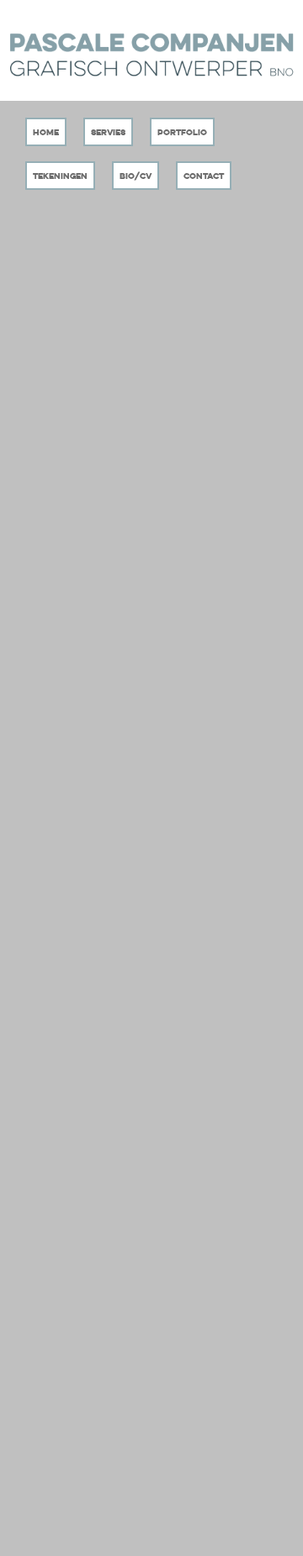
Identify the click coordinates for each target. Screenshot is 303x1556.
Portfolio (182, 133)
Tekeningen (60, 176)
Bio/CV (136, 176)
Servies (108, 133)
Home (46, 133)
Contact (203, 176)
